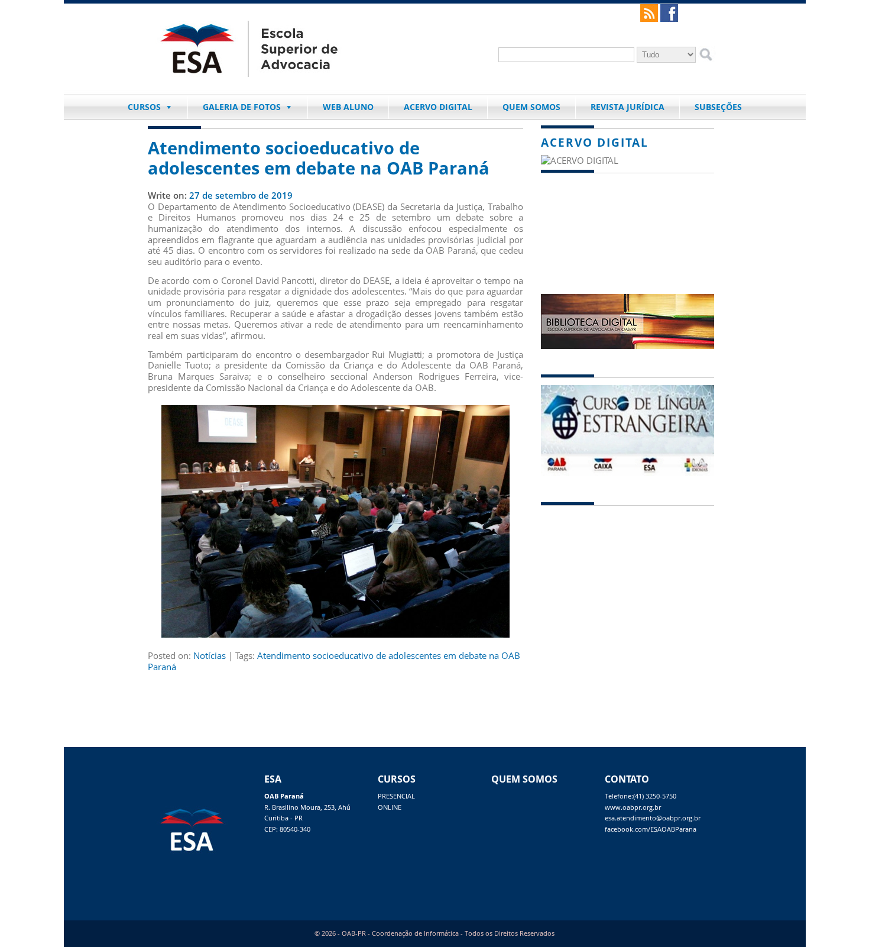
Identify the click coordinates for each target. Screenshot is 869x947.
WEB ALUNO (348, 106)
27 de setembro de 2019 (241, 195)
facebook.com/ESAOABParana (650, 829)
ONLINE (389, 807)
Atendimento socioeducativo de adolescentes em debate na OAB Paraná (318, 158)
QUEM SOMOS (531, 106)
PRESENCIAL (396, 796)
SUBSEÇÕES (718, 106)
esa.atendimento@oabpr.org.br (653, 818)
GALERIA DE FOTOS (242, 106)
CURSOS (144, 106)
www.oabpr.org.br (633, 807)
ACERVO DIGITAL (438, 106)
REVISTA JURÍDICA (627, 106)
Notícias (209, 655)
